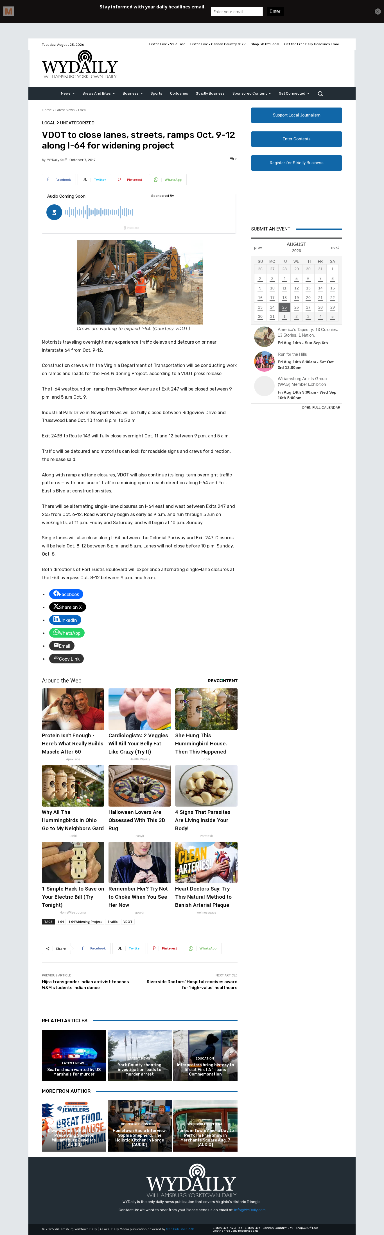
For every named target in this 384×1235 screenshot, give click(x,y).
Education (205, 1058)
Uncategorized (77, 123)
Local (82, 110)
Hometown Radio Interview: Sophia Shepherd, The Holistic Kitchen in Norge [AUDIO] (140, 1137)
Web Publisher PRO (180, 1229)
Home (47, 110)
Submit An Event (270, 229)
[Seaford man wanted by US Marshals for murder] (74, 1055)
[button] (320, 93)
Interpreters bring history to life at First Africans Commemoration (205, 1070)
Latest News (64, 110)
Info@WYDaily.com (250, 1210)
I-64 (61, 921)
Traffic (112, 921)
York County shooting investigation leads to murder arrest (139, 1070)
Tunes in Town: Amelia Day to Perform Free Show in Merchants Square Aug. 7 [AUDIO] (205, 1137)
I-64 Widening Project (85, 921)
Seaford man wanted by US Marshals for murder (74, 1072)
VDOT (127, 921)
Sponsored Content (73, 1114)
